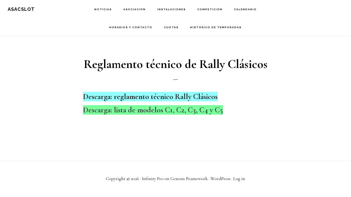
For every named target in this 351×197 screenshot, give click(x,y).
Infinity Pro (152, 178)
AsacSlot (21, 9)
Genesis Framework (189, 178)
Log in (239, 178)
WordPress (220, 178)
